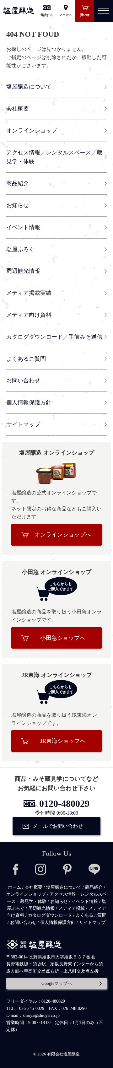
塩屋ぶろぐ (20, 249)
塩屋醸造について (28, 87)
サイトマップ (23, 424)
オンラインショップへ (63, 534)
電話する (46, 15)
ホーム (14, 887)
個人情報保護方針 (28, 402)
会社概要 (17, 108)
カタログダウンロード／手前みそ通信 (54, 337)
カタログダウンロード (50, 915)
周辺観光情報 (23, 271)
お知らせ (17, 205)
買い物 (84, 15)
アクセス (65, 15)
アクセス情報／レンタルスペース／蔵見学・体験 (54, 157)
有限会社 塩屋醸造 (18, 10)
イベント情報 (23, 227)
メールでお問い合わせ (58, 826)
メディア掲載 (71, 908)
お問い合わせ (23, 380)
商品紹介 (17, 183)
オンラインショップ (31, 130)
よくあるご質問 (26, 359)
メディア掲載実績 (28, 293)
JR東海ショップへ (63, 741)
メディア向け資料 (28, 315)
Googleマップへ (56, 983)
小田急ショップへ (62, 638)
